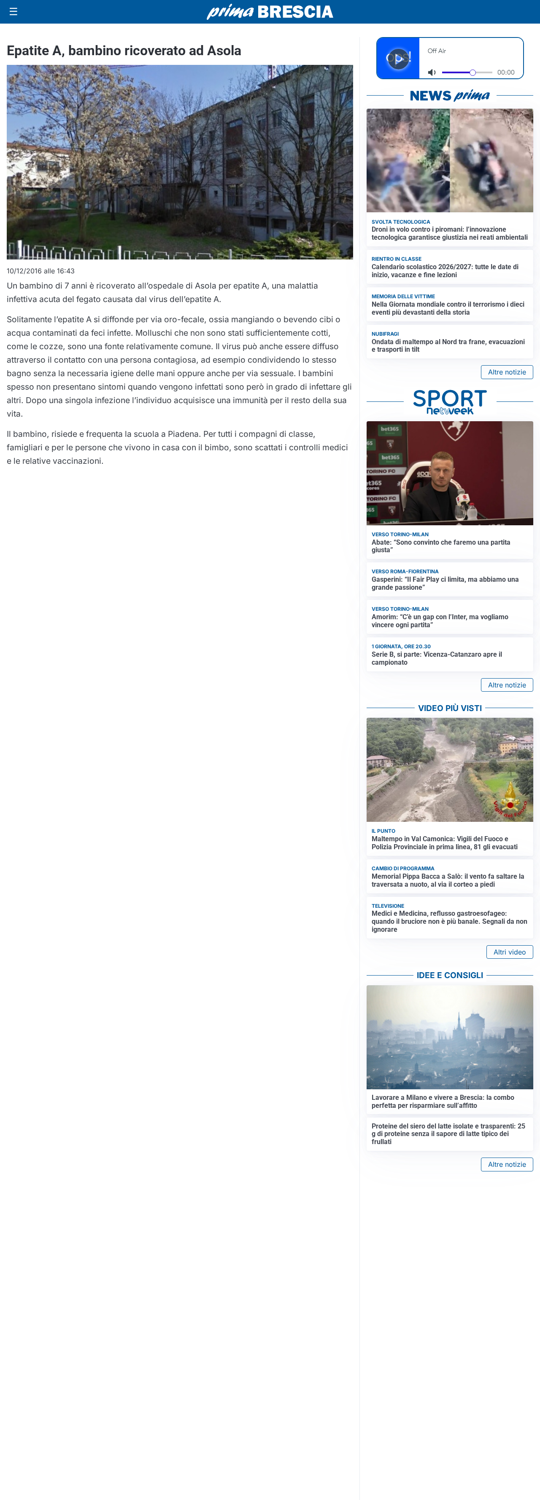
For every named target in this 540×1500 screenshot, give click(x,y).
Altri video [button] (510, 952)
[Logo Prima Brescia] (270, 12)
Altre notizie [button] (507, 372)
